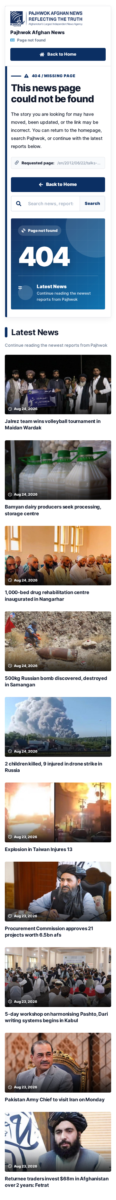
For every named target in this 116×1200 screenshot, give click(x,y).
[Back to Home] (46, 19)
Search (92, 203)
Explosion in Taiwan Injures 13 (38, 849)
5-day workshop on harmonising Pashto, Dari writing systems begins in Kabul (56, 1017)
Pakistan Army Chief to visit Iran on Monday (55, 1099)
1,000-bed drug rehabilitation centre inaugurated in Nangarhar (47, 595)
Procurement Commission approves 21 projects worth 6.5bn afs (49, 931)
